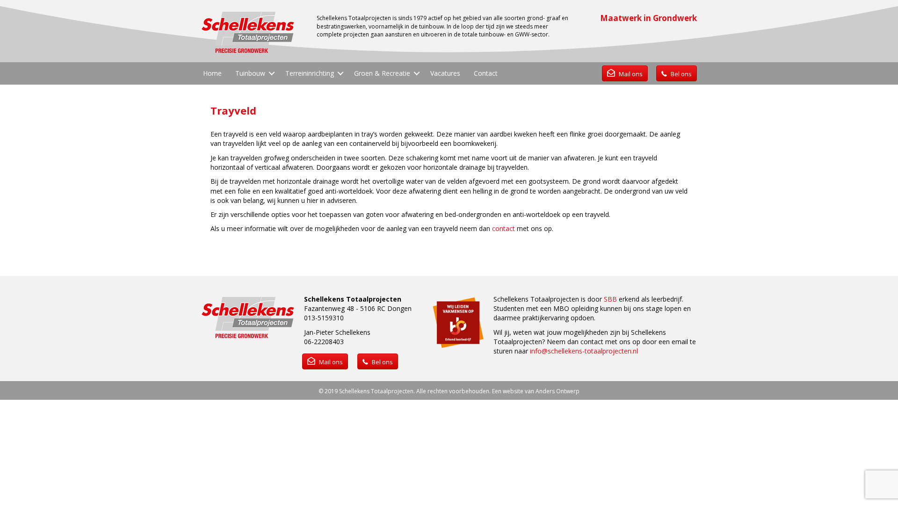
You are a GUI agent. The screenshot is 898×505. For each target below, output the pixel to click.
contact (503, 228)
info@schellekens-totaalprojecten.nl (584, 350)
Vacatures (445, 73)
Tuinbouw (250, 73)
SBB (610, 299)
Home (212, 73)
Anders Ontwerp (557, 391)
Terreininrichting (309, 73)
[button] (271, 73)
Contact (486, 73)
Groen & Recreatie (382, 73)
